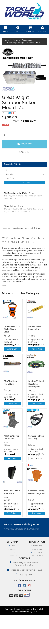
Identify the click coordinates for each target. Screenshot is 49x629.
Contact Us (13, 555)
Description (7, 228)
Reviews (28, 228)
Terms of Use (37, 552)
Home (12, 546)
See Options (12, 458)
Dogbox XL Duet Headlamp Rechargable (36, 384)
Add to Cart (12, 349)
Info (36, 121)
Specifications (18, 228)
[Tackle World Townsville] (24, 11)
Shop (13, 552)
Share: (5, 113)
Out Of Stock (36, 458)
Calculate (25, 182)
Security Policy (37, 555)
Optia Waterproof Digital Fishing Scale (12, 329)
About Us (12, 549)
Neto (35, 612)
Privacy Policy (37, 546)
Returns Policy (37, 549)
